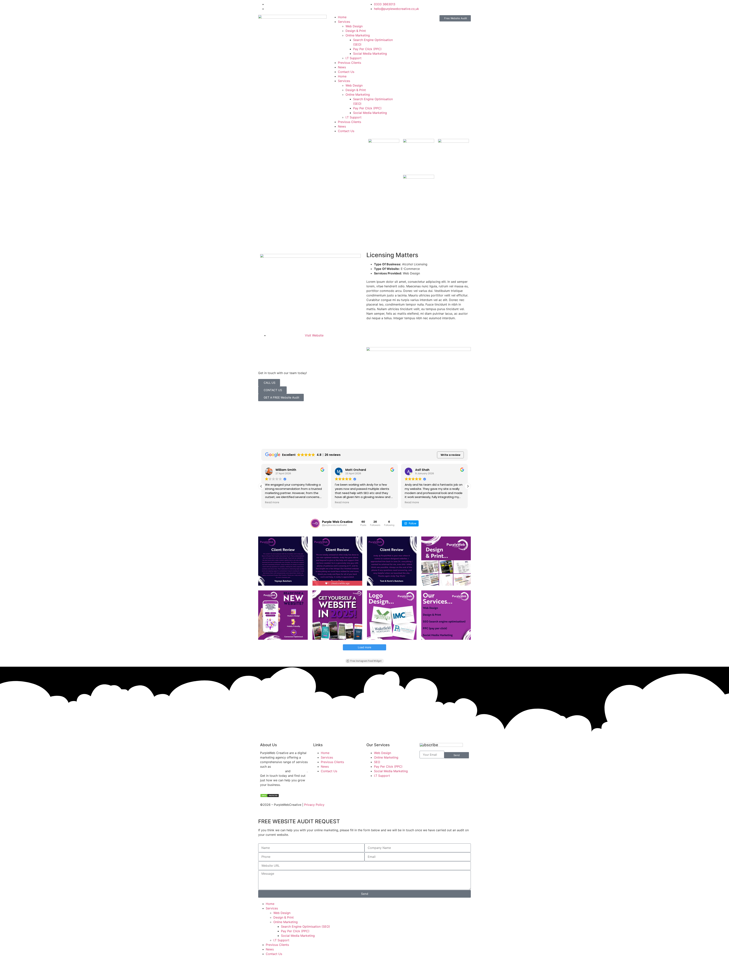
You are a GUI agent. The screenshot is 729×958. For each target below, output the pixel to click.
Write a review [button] (450, 455)
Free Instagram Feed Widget (366, 661)
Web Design (354, 26)
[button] (468, 486)
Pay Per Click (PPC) (367, 49)
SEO (294, 766)
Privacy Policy (314, 805)
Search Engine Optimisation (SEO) (305, 926)
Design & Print (356, 31)
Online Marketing (358, 35)
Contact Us (346, 72)
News (342, 67)
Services (344, 22)
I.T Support (353, 58)
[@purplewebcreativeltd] (315, 523)
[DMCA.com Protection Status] (269, 796)
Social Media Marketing (370, 53)
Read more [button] (266, 502)
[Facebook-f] (371, 807)
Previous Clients (349, 63)
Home (342, 17)
